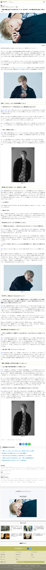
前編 (9, 69)
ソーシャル (3, 552)
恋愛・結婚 (3, 554)
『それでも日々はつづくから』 (20, 67)
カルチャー (4, 5)
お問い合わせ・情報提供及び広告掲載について (16, 565)
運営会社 (38, 565)
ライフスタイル (34, 552)
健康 (32, 554)
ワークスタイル (19, 552)
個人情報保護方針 (33, 565)
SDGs (17, 559)
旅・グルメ (3, 559)
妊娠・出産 (18, 554)
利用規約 (26, 565)
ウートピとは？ (4, 565)
